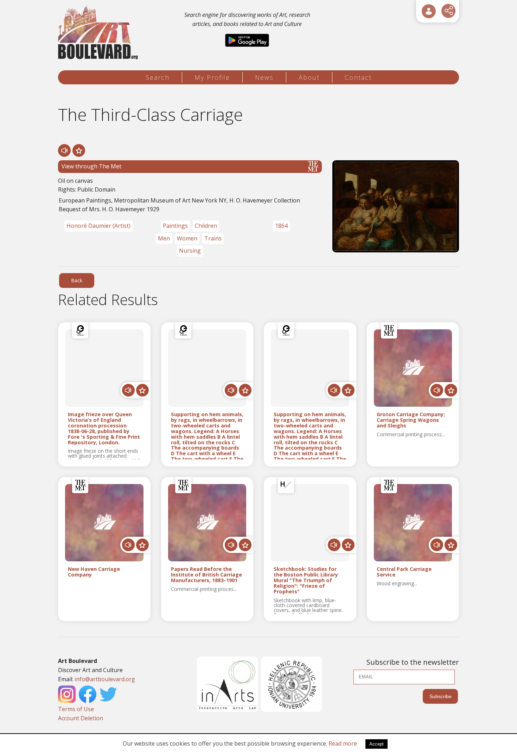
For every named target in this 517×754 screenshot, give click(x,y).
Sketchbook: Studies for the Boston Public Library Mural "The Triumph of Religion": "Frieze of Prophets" (306, 580)
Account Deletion (80, 718)
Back (76, 280)
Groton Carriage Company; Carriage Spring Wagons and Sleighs (411, 420)
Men (164, 238)
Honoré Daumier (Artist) (98, 226)
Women (187, 238)
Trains (213, 238)
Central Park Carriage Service (404, 572)
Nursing (190, 250)
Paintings (175, 226)
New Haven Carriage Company (94, 572)
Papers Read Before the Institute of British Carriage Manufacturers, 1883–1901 (206, 574)
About (309, 77)
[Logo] (99, 32)
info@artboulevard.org (105, 679)
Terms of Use (76, 709)
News (264, 77)
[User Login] (429, 11)
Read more (342, 743)
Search (158, 77)
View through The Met (91, 166)
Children (206, 226)
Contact (358, 77)
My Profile (212, 77)
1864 (281, 226)
